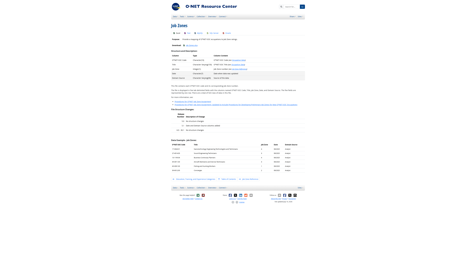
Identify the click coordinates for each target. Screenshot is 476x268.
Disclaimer (292, 199)
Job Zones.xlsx (192, 45)
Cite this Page (242, 199)
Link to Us (232, 199)
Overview (212, 16)
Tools (182, 16)
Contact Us (198, 199)
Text (188, 33)
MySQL (200, 33)
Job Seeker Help (188, 199)
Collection (201, 16)
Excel (178, 33)
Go (302, 7)
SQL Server (214, 33)
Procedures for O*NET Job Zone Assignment (193, 101)
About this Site (276, 199)
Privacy (284, 199)
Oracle (228, 33)
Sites (300, 16)
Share (292, 16)
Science (190, 16)
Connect (222, 16)
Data (175, 16)
